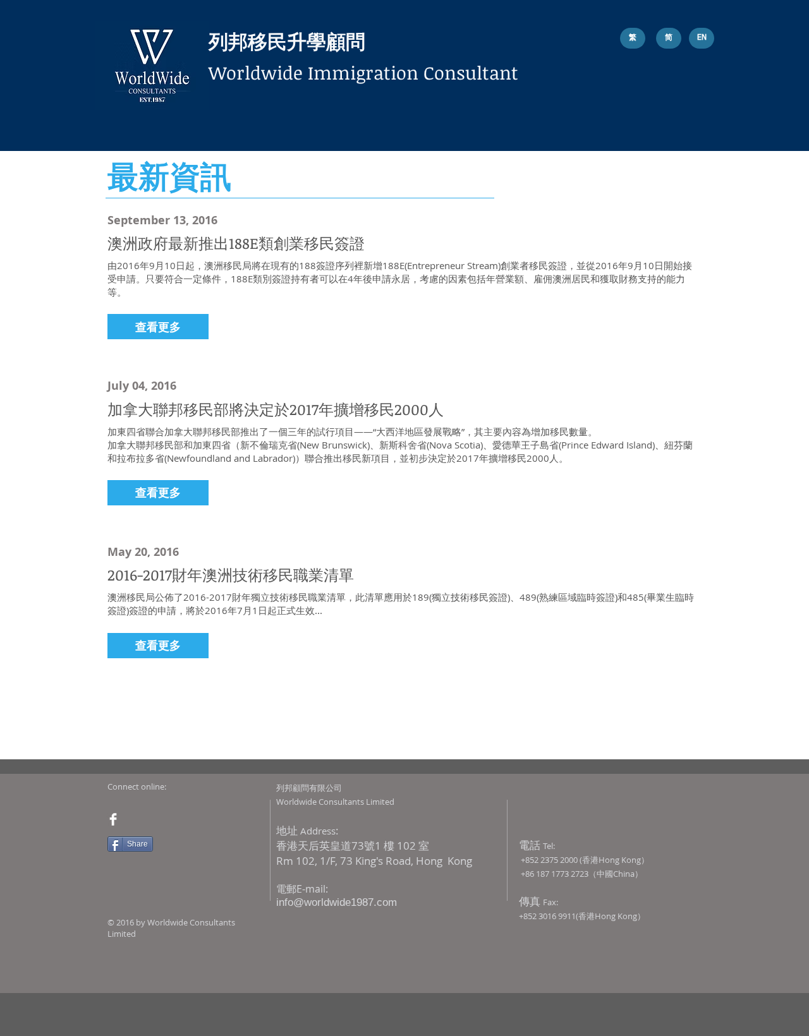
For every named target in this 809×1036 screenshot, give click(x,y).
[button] (158, 326)
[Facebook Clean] (113, 819)
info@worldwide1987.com (336, 902)
